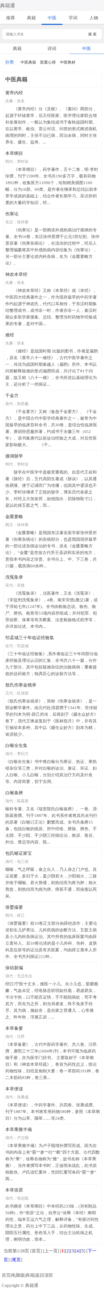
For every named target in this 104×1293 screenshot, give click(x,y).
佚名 (21, 101)
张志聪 (23, 1198)
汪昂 (21, 1036)
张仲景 (23, 222)
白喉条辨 (14, 792)
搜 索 (92, 34)
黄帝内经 (14, 92)
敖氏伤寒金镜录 (20, 685)
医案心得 (48, 62)
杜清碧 (23, 693)
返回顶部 (44, 1275)
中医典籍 (28, 62)
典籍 (31, 17)
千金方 (12, 395)
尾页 (16, 1259)
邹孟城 (23, 646)
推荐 (10, 17)
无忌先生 (24, 976)
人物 (93, 17)
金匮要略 (14, 516)
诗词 (51, 48)
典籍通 (7, 5)
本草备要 (14, 1028)
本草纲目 (14, 153)
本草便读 (14, 1088)
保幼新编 (14, 967)
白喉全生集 (16, 745)
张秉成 (23, 1097)
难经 (9, 335)
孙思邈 (23, 403)
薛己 (21, 915)
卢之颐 (23, 1137)
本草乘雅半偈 (18, 1129)
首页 (6, 1275)
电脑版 (18, 1275)
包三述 (23, 861)
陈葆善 (23, 801)
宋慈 (21, 585)
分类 (9, 62)
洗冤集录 (14, 577)
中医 (52, 17)
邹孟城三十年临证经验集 (29, 637)
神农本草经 (16, 274)
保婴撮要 (14, 907)
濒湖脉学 (14, 456)
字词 (73, 17)
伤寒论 (12, 213)
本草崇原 (14, 1190)
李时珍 (23, 161)
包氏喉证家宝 (18, 853)
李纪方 (23, 753)
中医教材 (67, 62)
